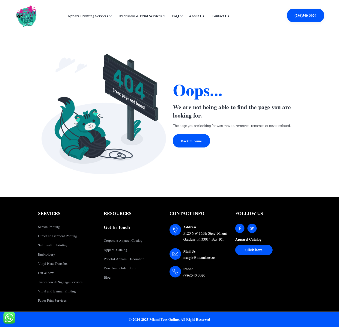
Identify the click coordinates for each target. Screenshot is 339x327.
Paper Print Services (52, 300)
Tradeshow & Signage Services (60, 282)
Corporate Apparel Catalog (123, 240)
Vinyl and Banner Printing (57, 291)
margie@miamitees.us (199, 257)
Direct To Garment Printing (57, 235)
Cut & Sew (46, 272)
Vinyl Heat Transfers (53, 263)
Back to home (191, 140)
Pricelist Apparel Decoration (124, 258)
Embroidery (46, 254)
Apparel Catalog (115, 249)
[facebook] (239, 228)
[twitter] (252, 228)
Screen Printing (49, 226)
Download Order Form (120, 268)
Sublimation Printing (53, 245)
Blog (107, 277)
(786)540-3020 (305, 15)
